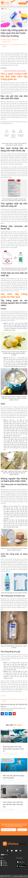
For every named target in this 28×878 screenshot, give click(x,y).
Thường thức (15, 39)
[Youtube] (16, 850)
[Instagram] (20, 850)
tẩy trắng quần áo (16, 44)
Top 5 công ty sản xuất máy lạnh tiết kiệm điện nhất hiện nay (13, 804)
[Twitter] (12, 850)
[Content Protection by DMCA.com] (4, 855)
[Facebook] (7, 850)
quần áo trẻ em (6, 44)
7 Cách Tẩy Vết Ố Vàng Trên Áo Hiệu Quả (15, 70)
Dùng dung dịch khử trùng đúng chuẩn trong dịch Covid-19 (13, 749)
